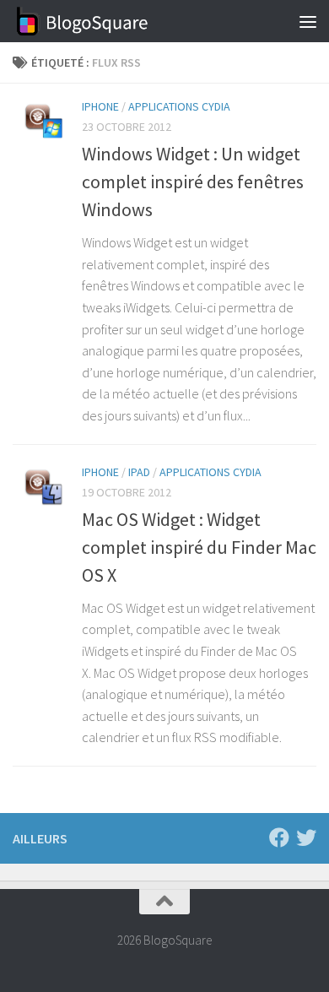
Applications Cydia (179, 106)
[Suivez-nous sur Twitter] (306, 837)
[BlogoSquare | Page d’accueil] (106, 21)
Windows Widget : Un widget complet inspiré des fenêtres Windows (193, 181)
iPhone (100, 106)
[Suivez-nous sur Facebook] (279, 837)
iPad (139, 472)
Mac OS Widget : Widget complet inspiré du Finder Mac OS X (199, 547)
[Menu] (308, 21)
